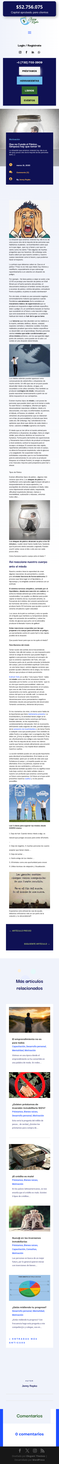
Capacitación (18, 1046)
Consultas (31, 1249)
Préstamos (29, 71)
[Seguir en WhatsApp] (39, 52)
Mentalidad (18, 1050)
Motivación (14, 139)
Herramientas (29, 80)
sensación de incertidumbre (24, 728)
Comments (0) (23, 172)
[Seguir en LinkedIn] (32, 52)
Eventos (29, 100)
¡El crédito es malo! (23, 1176)
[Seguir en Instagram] (20, 52)
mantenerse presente (36, 713)
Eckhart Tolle (14, 676)
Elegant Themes (35, 1456)
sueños (28, 778)
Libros (29, 90)
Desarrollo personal (36, 1046)
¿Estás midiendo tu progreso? (29, 1307)
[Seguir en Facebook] (26, 52)
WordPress (38, 1459)
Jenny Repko (25, 179)
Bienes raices (30, 1111)
